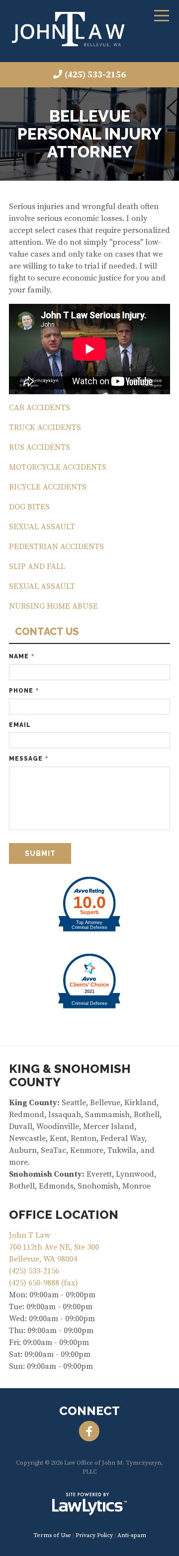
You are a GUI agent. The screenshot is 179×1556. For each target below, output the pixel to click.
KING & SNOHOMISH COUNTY (70, 1075)
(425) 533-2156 (95, 74)
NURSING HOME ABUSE (53, 606)
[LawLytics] (89, 1503)
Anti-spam (131, 1535)
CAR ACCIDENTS (39, 408)
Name (21, 656)
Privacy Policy (94, 1535)
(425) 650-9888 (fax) (43, 1283)
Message (28, 759)
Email (20, 724)
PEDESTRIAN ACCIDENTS (56, 547)
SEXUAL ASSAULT (42, 527)
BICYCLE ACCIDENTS (48, 487)
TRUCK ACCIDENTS (45, 427)
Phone (24, 691)
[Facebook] (89, 1432)
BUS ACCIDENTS (39, 447)
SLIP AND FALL (37, 566)
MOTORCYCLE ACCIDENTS (57, 467)
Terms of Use (52, 1535)
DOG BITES (29, 507)
